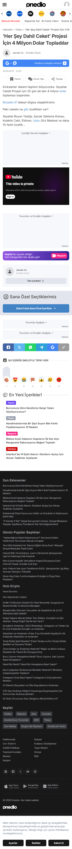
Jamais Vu (27, 52)
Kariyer (38, 739)
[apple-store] (12, 786)
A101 (36, 720)
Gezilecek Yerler (57, 726)
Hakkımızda (9, 739)
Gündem (12, 449)
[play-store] (32, 786)
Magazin (12, 433)
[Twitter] (20, 772)
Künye (37, 752)
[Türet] (63, 13)
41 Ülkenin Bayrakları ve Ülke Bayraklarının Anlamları (30, 685)
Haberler (8, 29)
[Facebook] (13, 772)
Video (18, 29)
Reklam (7, 756)
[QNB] (52, 13)
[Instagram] (6, 772)
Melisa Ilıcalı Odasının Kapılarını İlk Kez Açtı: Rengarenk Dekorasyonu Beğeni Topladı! (32, 440)
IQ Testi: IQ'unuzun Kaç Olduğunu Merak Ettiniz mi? (30, 698)
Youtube (46, 713)
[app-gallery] (51, 786)
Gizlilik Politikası (11, 747)
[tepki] (6, 379)
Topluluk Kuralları (12, 752)
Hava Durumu (10, 591)
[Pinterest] (35, 772)
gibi (26, 109)
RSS (36, 756)
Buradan (8, 102)
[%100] (41, 13)
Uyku (36, 120)
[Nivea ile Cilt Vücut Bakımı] (8, 13)
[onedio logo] (34, 807)
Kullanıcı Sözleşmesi (45, 743)
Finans (11, 418)
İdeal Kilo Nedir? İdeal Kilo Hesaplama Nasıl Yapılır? (30, 664)
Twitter (8, 713)
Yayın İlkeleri (41, 747)
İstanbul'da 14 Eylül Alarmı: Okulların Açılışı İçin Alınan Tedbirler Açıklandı (35, 456)
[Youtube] (28, 772)
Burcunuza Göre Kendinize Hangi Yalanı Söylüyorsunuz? (30, 409)
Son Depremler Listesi (14, 597)
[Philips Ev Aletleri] (19, 13)
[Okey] (30, 13)
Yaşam (11, 402)
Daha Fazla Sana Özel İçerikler (34, 308)
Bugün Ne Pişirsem (31, 726)
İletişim (6, 760)
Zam (33, 713)
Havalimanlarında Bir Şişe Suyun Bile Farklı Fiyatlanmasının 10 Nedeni (32, 425)
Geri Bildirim (9, 743)
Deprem (21, 713)
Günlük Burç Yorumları (16, 720)
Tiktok (47, 720)
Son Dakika (10, 726)
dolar (63, 91)
